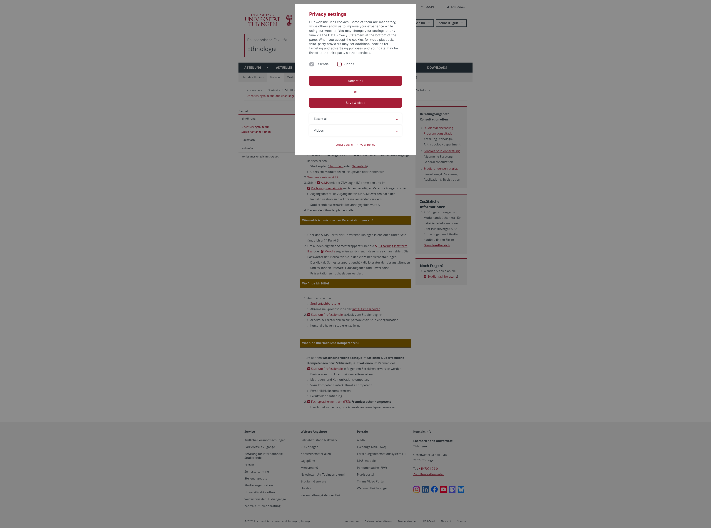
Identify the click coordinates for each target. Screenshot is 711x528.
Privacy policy (365, 144)
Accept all (355, 81)
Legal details (344, 144)
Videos (348, 64)
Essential (322, 64)
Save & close (355, 103)
